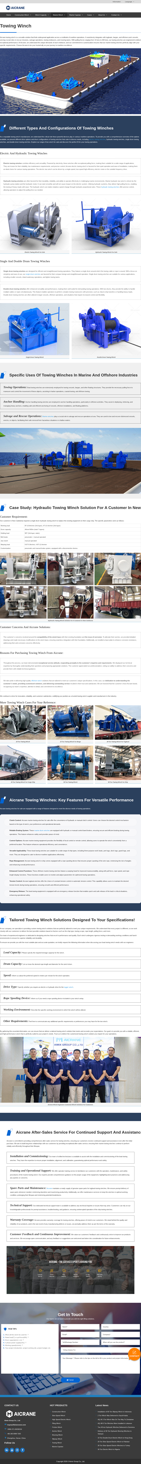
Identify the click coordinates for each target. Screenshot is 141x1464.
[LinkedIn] (6, 1450)
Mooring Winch (57, 1435)
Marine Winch (58, 15)
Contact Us (115, 15)
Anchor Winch (57, 1431)
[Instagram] (17, 1450)
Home (8, 15)
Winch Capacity (41, 15)
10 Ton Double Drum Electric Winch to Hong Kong (115, 1438)
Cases (89, 15)
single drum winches (33, 274)
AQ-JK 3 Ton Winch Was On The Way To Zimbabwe (116, 1419)
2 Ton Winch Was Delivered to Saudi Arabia (113, 1415)
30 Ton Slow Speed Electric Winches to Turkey (114, 1445)
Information (117, 2)
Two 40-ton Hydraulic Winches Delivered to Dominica (116, 1427)
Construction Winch (22, 15)
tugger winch (68, 987)
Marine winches (48, 416)
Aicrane (49, 1188)
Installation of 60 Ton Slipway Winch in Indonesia (115, 1412)
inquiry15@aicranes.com (16, 1425)
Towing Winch (57, 1443)
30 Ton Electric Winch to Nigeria (109, 1449)
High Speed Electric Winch (61, 1419)
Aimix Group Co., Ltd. (77, 1461)
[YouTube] (12, 1450)
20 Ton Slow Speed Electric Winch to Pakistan (114, 1442)
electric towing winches (97, 139)
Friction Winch (57, 1427)
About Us (101, 15)
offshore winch (36, 681)
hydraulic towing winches (110, 187)
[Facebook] (22, 1450)
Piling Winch (56, 1423)
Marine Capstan (75, 15)
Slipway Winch (57, 1439)
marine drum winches (42, 830)
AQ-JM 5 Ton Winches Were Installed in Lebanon (115, 1423)
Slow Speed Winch (58, 1415)
